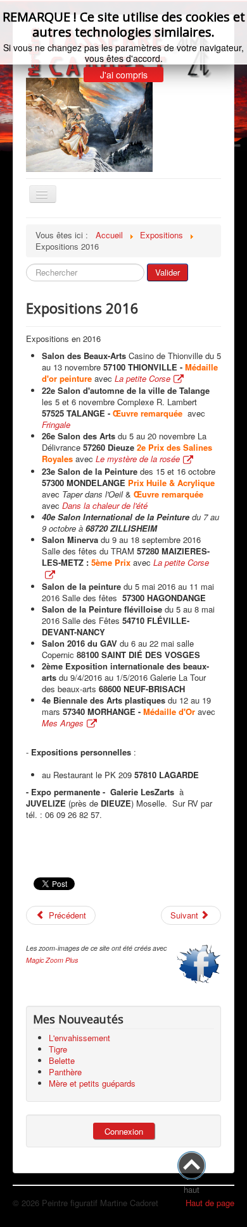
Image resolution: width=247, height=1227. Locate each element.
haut (192, 1189)
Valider (167, 272)
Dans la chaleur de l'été (105, 505)
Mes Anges (63, 723)
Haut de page (210, 1203)
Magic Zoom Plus (52, 960)
